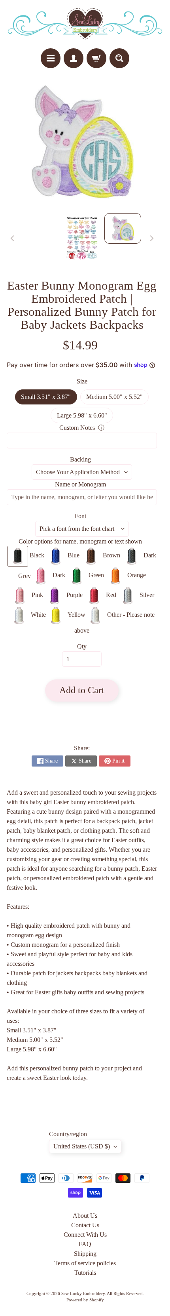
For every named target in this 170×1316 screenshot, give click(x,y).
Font (80, 516)
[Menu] (50, 58)
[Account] (73, 58)
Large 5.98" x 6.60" (85, 417)
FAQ (85, 1244)
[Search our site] (119, 58)
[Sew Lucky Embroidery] (85, 24)
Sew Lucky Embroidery (83, 1293)
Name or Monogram (80, 484)
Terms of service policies (85, 1263)
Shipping (85, 1253)
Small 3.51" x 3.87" (49, 398)
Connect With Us (85, 1234)
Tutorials (85, 1272)
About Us (85, 1215)
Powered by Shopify (85, 1299)
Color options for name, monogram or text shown (80, 541)
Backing (80, 459)
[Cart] (96, 58)
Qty (82, 646)
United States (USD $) (81, 1146)
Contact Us (85, 1225)
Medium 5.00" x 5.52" (117, 398)
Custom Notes (77, 427)
